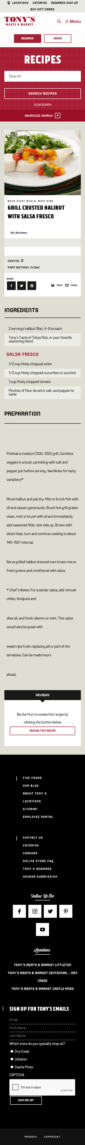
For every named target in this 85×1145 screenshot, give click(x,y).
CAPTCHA (16, 1075)
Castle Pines (24, 1067)
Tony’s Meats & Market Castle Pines (42, 989)
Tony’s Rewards (37, 869)
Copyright (52, 1136)
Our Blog (31, 786)
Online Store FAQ (38, 861)
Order (57, 38)
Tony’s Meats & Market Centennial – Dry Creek (42, 977)
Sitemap (30, 809)
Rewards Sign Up (64, 3)
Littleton (21, 1059)
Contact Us (33, 838)
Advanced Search (39, 116)
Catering (40, 3)
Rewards (27, 38)
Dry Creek (22, 1052)
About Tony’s (35, 793)
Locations (20, 3)
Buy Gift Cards (42, 9)
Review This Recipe (43, 731)
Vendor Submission (40, 877)
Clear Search (42, 105)
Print (60, 285)
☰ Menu (73, 22)
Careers (30, 853)
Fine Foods (32, 778)
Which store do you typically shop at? (37, 1044)
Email (74, 285)
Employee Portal (38, 817)
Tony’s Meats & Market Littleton (42, 965)
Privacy (31, 1136)
